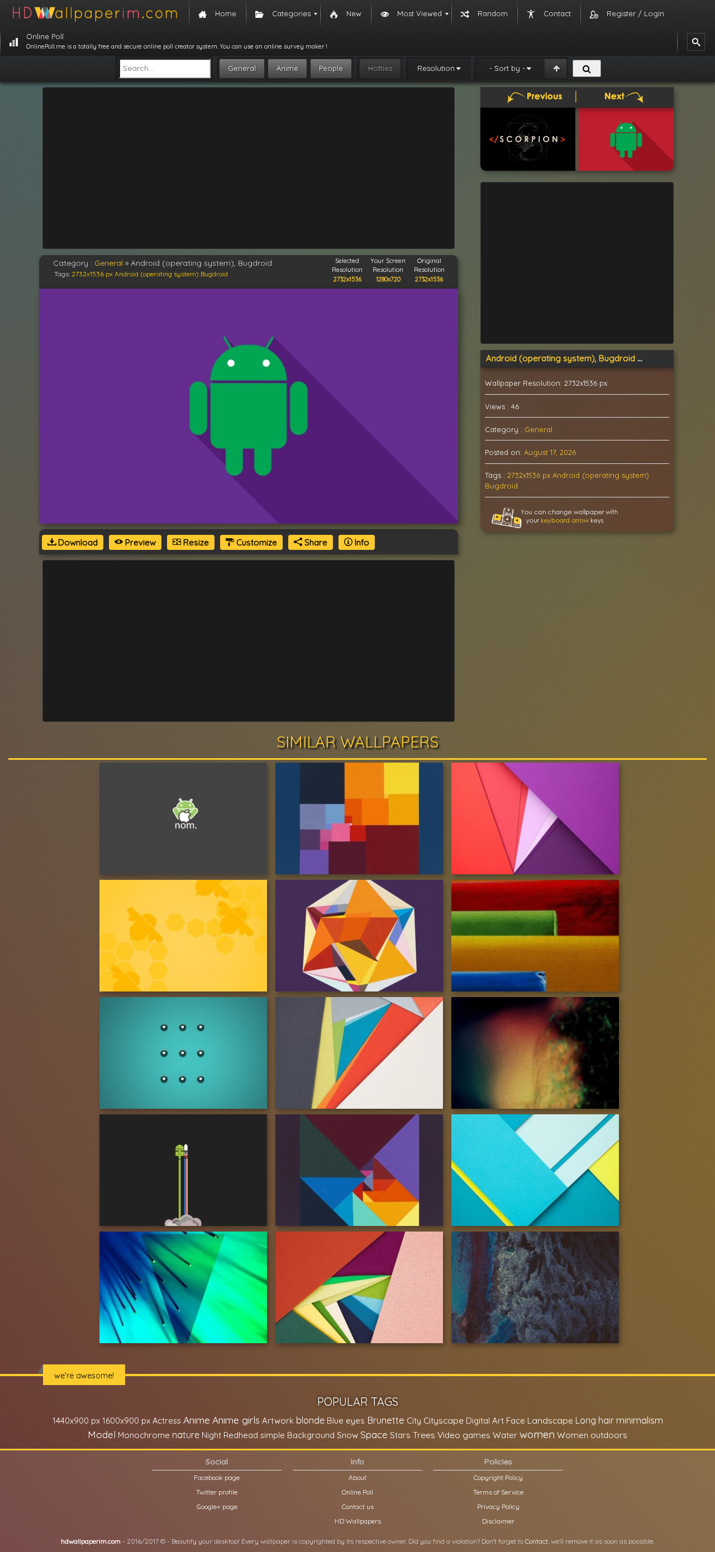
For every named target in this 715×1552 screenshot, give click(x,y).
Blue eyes (346, 1420)
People (331, 68)
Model (102, 1434)
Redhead (240, 1435)
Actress (166, 1420)
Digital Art (485, 1420)
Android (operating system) (157, 274)
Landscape (550, 1420)
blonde (310, 1420)
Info (360, 542)
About (357, 1477)
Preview (139, 542)
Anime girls (236, 1420)
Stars (400, 1435)
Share (314, 542)
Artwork (278, 1420)
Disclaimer (498, 1521)
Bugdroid (214, 274)
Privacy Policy (498, 1506)
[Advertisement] (248, 168)
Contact (536, 1541)
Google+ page (217, 1506)
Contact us (358, 1506)
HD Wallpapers (358, 1521)
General (242, 68)
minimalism (639, 1420)
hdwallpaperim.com (91, 1541)
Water (505, 1435)
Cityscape (443, 1420)
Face (515, 1420)
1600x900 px (126, 1420)
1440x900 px (76, 1420)
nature (185, 1434)
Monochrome (144, 1435)
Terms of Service (498, 1492)
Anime (287, 68)
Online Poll (357, 1492)
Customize (255, 542)
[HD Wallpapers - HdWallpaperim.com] (94, 14)
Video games (463, 1435)
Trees (424, 1434)
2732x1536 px (92, 274)
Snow (347, 1435)
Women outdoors (592, 1435)
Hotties (380, 68)
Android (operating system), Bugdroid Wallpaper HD (588, 358)
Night (211, 1435)
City (414, 1420)
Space (374, 1434)
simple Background (297, 1435)
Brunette (385, 1420)
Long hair (594, 1420)
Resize (195, 542)
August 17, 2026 (550, 452)
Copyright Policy (498, 1477)
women (537, 1434)
